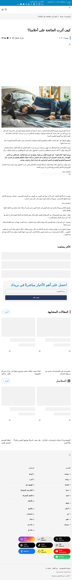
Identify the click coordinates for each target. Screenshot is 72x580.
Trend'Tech (67, 572)
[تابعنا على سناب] (24, 4)
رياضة (67, 479)
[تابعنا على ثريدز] (34, 4)
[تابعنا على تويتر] (31, 4)
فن (68, 514)
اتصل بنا (48, 568)
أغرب (31, 480)
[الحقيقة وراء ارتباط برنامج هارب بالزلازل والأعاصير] (55, 427)
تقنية (67, 495)
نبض (18, 4)
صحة (61, 16)
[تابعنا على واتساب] (21, 4)
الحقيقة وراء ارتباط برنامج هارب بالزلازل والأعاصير (56, 441)
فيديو (40, 1)
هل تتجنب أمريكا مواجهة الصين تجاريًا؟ (27, 440)
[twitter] (10, 38)
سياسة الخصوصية (64, 568)
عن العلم (55, 568)
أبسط (31, 474)
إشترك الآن (36, 297)
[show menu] (3, 10)
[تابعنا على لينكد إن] (29, 4)
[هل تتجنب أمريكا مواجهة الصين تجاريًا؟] (25, 427)
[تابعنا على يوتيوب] (26, 4)
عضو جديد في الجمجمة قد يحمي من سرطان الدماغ (57, 372)
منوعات (66, 524)
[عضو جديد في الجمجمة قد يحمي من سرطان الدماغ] (55, 358)
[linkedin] (5, 38)
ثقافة (67, 503)
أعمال (67, 508)
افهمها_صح (30, 485)
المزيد (7, 312)
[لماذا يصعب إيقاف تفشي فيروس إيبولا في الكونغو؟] (25, 358)
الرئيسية (67, 16)
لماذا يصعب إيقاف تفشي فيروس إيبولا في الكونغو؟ (25, 372)
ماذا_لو (31, 530)
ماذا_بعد (31, 525)
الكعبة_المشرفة (28, 496)
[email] (2, 38)
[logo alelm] (64, 10)
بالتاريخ (31, 509)
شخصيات (30, 514)
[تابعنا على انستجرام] (39, 4)
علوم (67, 519)
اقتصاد (67, 485)
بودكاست (32, 1)
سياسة (67, 474)
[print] (13, 38)
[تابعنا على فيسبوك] (37, 4)
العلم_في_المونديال (27, 490)
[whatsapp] (8, 38)
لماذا (32, 519)
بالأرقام (31, 501)
